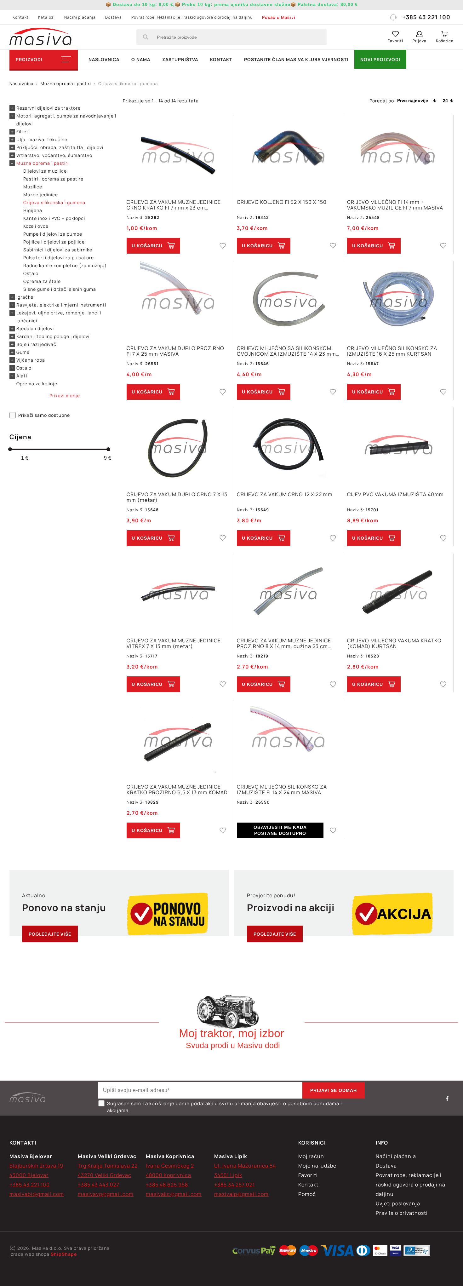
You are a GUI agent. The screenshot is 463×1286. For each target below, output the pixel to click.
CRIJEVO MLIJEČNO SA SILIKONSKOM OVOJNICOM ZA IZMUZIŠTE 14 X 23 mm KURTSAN (286, 351)
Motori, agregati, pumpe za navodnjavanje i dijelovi (66, 120)
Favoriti (308, 1175)
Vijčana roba (30, 360)
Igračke (24, 297)
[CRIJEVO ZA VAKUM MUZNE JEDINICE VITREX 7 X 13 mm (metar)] (178, 592)
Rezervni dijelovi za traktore (48, 108)
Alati (21, 376)
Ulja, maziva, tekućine (41, 139)
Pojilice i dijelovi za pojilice (54, 242)
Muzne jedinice (40, 195)
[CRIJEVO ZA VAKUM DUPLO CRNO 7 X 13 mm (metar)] (178, 446)
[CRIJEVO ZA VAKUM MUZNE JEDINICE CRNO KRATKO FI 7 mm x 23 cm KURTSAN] (178, 153)
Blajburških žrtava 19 (36, 1165)
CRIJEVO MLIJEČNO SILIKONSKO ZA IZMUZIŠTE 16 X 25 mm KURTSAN (392, 351)
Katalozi (46, 17)
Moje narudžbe (317, 1165)
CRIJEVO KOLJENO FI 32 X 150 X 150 (282, 202)
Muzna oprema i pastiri (42, 163)
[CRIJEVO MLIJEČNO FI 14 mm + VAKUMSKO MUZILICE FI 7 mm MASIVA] (398, 153)
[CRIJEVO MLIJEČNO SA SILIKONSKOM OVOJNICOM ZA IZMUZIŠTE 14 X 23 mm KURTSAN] (288, 299)
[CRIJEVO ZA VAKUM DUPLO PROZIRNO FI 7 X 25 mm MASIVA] (178, 299)
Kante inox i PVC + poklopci (54, 218)
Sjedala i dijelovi (35, 328)
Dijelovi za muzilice (45, 171)
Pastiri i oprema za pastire (53, 179)
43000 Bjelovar (29, 1175)
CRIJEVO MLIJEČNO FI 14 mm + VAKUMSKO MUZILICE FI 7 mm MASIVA (395, 204)
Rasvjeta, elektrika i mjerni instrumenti (61, 305)
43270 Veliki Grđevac (104, 1175)
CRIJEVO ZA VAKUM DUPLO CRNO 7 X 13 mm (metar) (177, 497)
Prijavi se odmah (333, 1090)
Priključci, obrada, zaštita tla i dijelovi (59, 147)
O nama (140, 59)
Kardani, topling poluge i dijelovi (52, 336)
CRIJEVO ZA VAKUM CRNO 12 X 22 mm (285, 494)
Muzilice (32, 187)
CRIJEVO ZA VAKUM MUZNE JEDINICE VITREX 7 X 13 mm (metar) (174, 643)
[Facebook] (447, 1098)
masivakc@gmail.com (174, 1194)
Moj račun (311, 1156)
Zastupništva (180, 59)
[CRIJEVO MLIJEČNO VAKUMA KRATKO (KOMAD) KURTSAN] (398, 592)
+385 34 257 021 (234, 1184)
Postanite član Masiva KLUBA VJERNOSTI (296, 59)
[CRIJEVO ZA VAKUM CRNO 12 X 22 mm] (288, 446)
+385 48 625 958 (167, 1184)
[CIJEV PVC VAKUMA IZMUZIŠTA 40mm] (398, 446)
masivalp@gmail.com (241, 1194)
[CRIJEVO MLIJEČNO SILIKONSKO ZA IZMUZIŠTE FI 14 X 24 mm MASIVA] (288, 738)
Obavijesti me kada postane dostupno (280, 830)
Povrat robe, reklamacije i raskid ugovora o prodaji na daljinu (192, 17)
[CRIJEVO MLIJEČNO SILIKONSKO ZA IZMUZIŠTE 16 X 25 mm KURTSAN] (398, 299)
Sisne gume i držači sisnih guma (59, 289)
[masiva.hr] (40, 37)
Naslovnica (104, 59)
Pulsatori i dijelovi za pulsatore (58, 258)
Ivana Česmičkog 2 (170, 1165)
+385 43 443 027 (98, 1184)
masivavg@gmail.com (106, 1194)
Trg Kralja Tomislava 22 (108, 1165)
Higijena (32, 210)
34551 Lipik (228, 1175)
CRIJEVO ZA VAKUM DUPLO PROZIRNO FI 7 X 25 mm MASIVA (175, 351)
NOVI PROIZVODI (380, 59)
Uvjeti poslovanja (398, 1203)
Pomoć (307, 1194)
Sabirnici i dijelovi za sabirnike (57, 250)
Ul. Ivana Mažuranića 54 (245, 1165)
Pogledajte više (50, 934)
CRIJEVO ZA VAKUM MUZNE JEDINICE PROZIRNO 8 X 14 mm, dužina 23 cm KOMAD (284, 643)
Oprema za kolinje (36, 384)
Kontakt (21, 17)
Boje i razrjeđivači (37, 344)
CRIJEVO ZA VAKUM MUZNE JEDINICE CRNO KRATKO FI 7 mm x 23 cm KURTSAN (174, 204)
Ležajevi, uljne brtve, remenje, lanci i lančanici (58, 317)
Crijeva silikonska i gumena (54, 202)
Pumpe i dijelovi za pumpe (52, 234)
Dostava (113, 17)
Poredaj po (381, 101)
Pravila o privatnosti (402, 1212)
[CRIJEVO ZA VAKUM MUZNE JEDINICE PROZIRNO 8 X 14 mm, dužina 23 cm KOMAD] (288, 592)
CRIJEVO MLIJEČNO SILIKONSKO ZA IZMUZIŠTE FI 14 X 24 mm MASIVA (282, 789)
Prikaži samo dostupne (44, 415)
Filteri (23, 132)
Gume (23, 352)
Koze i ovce (36, 226)
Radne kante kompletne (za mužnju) (65, 265)
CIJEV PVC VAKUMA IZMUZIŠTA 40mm (395, 494)
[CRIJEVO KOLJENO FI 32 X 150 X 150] (288, 153)
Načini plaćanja (80, 17)
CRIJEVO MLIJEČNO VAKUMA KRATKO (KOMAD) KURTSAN (394, 643)
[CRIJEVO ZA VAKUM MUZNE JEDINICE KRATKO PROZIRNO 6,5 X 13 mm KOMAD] (178, 738)
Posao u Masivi (278, 17)
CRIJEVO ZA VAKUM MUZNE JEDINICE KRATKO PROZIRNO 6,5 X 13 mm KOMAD (177, 789)
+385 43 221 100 (426, 17)
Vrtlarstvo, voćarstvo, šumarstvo (54, 155)
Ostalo (30, 273)
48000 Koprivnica (168, 1175)
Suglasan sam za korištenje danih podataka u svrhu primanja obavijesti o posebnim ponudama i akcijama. (224, 1107)
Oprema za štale (42, 281)
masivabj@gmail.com (36, 1194)
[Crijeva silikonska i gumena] (254, 1251)
